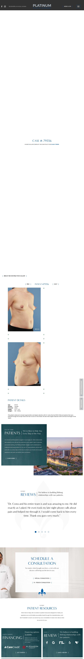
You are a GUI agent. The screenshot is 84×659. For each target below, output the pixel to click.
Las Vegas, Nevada (21, 6)
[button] (78, 6)
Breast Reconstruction (43, 144)
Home (26, 144)
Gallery (31, 144)
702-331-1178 (12, 6)
